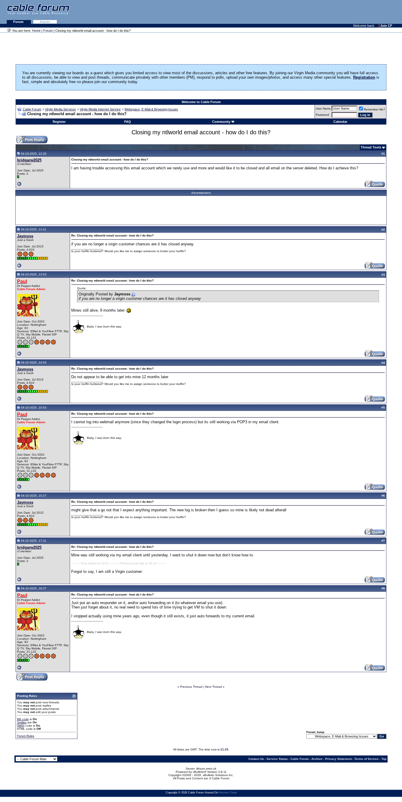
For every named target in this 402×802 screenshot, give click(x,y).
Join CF (386, 25)
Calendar (340, 121)
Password (322, 114)
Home (36, 30)
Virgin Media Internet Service (100, 109)
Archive (317, 758)
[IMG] (20, 725)
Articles (45, 22)
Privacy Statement (338, 758)
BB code (23, 719)
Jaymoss (25, 236)
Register (59, 121)
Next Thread (213, 686)
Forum (18, 22)
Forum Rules (25, 735)
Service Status (277, 758)
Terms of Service (366, 758)
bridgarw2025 (29, 160)
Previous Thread (191, 686)
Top (383, 758)
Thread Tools (371, 147)
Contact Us (256, 758)
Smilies (21, 722)
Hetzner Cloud (228, 792)
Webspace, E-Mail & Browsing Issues (151, 109)
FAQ (127, 121)
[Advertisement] (330, 12)
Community (221, 121)
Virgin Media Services (60, 109)
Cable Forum (32, 109)
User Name (323, 108)
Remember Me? (374, 109)
